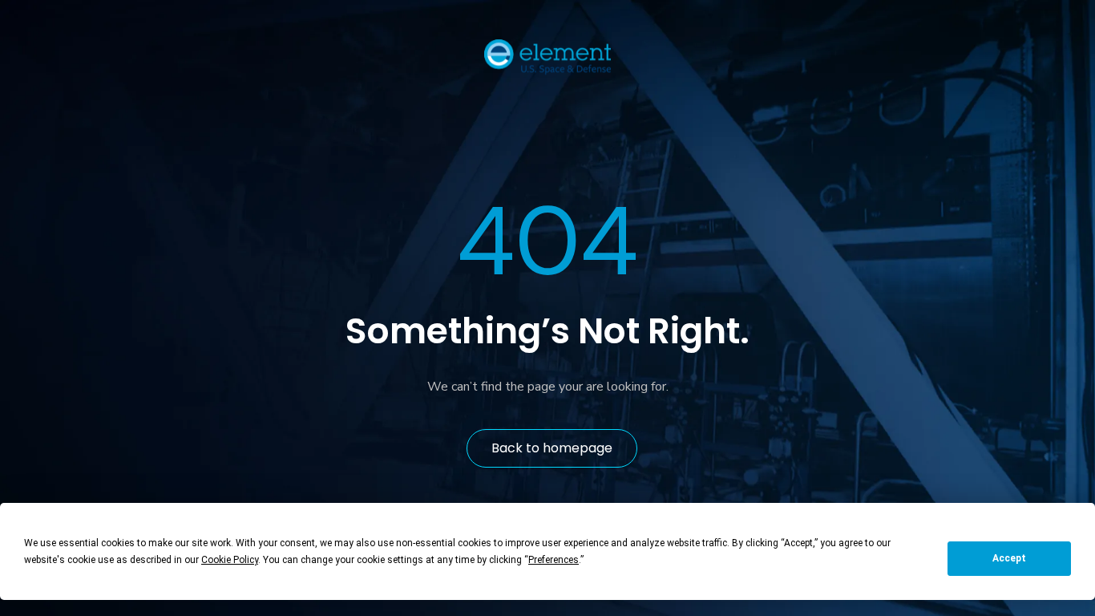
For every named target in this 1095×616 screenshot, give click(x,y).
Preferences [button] (553, 559)
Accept (1009, 558)
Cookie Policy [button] (229, 559)
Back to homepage (551, 448)
